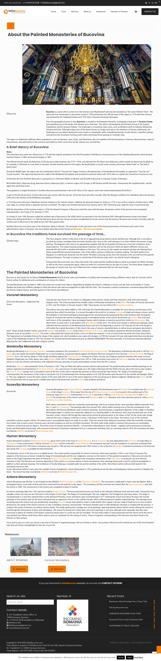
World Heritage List (67, 482)
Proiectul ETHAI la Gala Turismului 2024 (126, 620)
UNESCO (21, 431)
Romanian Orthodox (36, 351)
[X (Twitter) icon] (152, 3)
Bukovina (123, 359)
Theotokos (11, 443)
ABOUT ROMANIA (17, 560)
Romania (124, 389)
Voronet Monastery (56, 560)
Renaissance (139, 320)
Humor (143, 377)
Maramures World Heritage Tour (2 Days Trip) (128, 601)
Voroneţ (23, 449)
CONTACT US (150, 11)
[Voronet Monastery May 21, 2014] (159, 651)
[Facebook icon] (149, 3)
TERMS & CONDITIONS (119, 643)
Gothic (134, 317)
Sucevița (65, 392)
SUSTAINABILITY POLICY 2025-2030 (124, 626)
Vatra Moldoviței (86, 351)
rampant (51, 331)
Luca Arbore (139, 484)
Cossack (61, 502)
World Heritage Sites (44, 431)
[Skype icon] (146, 3)
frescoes (120, 312)
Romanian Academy (124, 305)
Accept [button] (120, 657)
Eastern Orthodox (75, 389)
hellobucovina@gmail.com (54, 3)
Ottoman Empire (74, 356)
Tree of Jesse (16, 372)
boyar (131, 484)
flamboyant (91, 323)
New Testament (62, 407)
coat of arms (97, 331)
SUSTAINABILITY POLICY (141, 643)
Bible (123, 302)
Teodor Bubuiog (81, 443)
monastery (101, 441)
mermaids (35, 333)
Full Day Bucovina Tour (118, 607)
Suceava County (100, 351)
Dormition (132, 441)
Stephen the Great (135, 354)
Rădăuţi (97, 392)
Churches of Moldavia (91, 482)
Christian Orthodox (46, 369)
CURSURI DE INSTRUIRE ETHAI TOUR (125, 613)
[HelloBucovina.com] (14, 11)
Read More (138, 657)
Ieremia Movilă (117, 395)
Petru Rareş (54, 443)
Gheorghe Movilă (131, 395)
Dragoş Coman (59, 491)
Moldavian (87, 331)
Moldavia (10, 356)
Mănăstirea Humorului (40, 441)
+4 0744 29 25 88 (32, 3)
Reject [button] (129, 657)
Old (50, 407)
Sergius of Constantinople (62, 459)
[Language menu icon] (136, 11)
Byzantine (94, 397)
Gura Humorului (84, 441)
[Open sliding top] (158, 3)
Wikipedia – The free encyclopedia (87, 229)
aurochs (69, 331)
